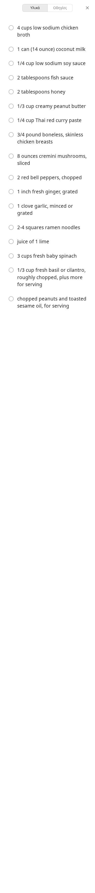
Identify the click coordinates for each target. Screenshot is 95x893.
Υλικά (35, 7)
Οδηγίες (60, 7)
